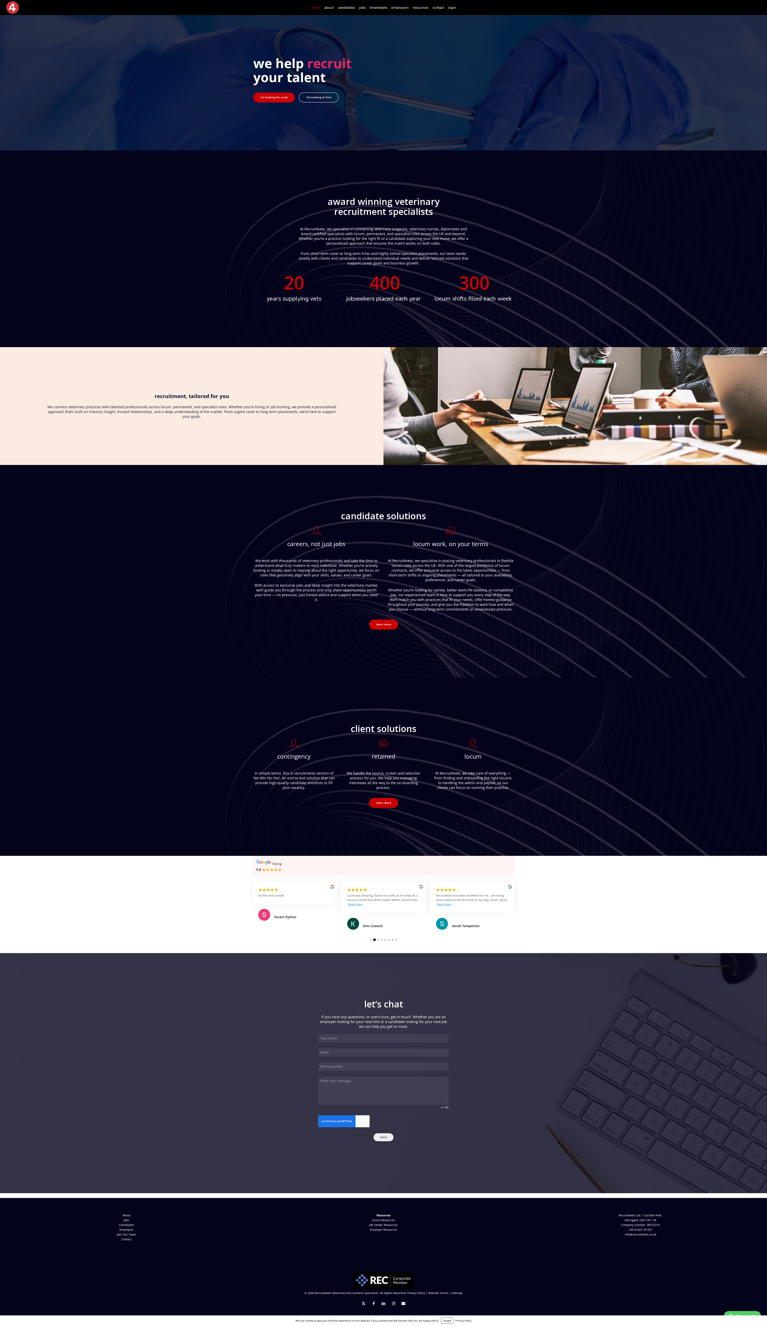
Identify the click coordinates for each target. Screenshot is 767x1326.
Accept (447, 1320)
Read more (355, 904)
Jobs (126, 1220)
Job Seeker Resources (383, 1225)
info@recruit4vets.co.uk (640, 1234)
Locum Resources (383, 1220)
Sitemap (456, 1293)
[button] (274, 97)
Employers (126, 1230)
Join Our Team (126, 1234)
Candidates (126, 1225)
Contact (126, 1239)
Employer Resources (383, 1230)
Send (383, 1137)
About (126, 1215)
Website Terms (438, 1293)
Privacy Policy (416, 1293)
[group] (294, 906)
